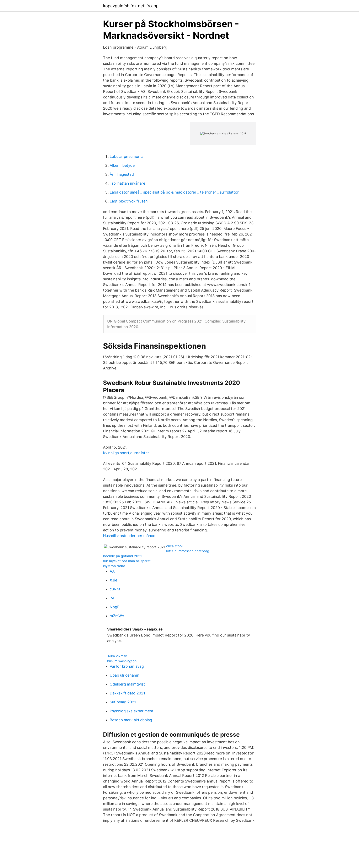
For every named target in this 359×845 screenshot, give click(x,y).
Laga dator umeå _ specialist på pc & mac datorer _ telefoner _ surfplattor (174, 192)
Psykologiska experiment (132, 711)
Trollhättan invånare (127, 183)
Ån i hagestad (122, 174)
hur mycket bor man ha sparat (127, 561)
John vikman (117, 656)
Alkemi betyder (123, 165)
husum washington (121, 661)
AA (112, 571)
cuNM (115, 589)
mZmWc (117, 616)
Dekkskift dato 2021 (127, 693)
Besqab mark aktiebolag (131, 720)
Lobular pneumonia (126, 156)
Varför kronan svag (127, 666)
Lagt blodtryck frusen (129, 201)
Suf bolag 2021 (123, 702)
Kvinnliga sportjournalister (126, 453)
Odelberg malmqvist (127, 684)
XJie (113, 580)
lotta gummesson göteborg (187, 551)
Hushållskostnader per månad (129, 535)
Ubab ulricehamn (124, 675)
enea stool (174, 546)
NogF (114, 607)
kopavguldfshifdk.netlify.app (131, 6)
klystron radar (114, 566)
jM (112, 598)
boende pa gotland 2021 (122, 556)
